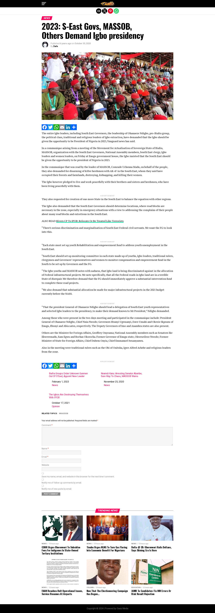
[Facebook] (45, 129)
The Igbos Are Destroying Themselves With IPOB (69, 396)
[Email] (62, 129)
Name (45, 449)
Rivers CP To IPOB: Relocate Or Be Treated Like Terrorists (90, 221)
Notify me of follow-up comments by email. (62, 483)
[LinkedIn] (68, 129)
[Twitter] (50, 129)
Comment (47, 425)
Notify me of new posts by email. (57, 489)
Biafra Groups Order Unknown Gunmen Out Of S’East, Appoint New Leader (68, 375)
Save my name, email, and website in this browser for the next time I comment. (78, 477)
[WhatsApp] (56, 129)
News (55, 385)
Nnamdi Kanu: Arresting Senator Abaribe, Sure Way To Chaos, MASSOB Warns (121, 375)
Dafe (55, 46)
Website (45, 465)
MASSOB (64, 414)
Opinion (56, 406)
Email (45, 457)
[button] (44, 3)
